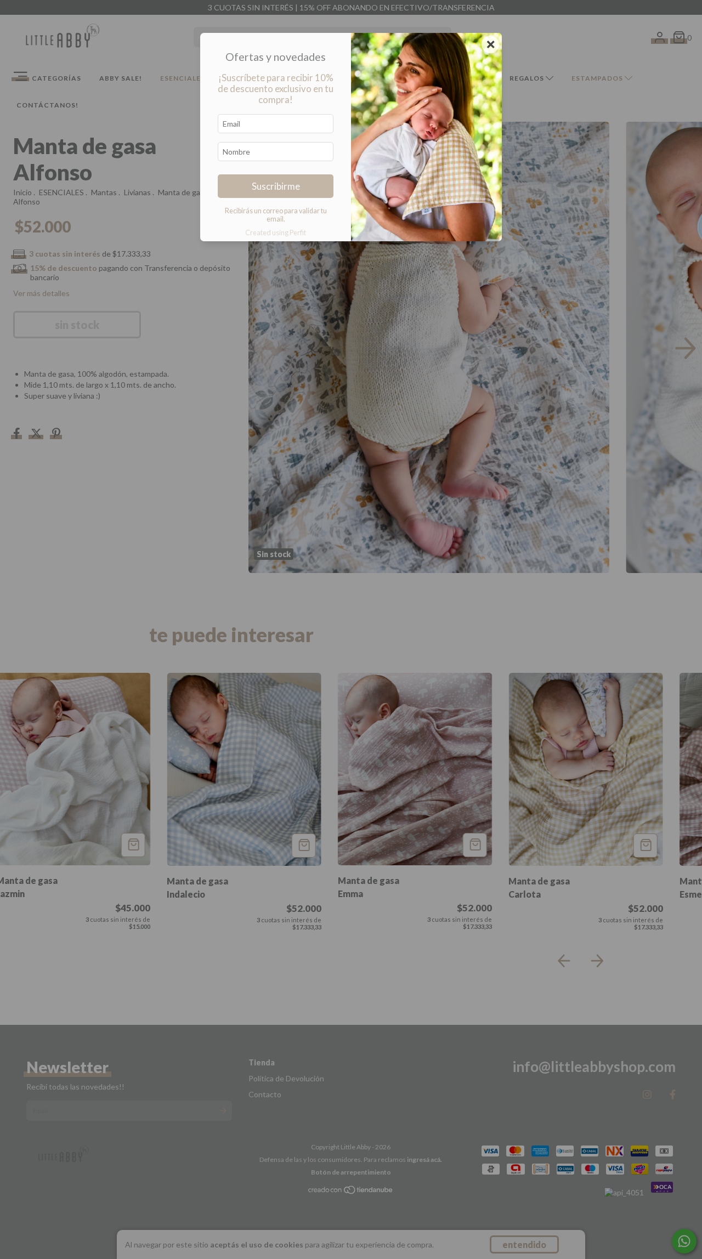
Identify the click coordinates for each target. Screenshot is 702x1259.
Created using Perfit (275, 232)
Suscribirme (276, 186)
